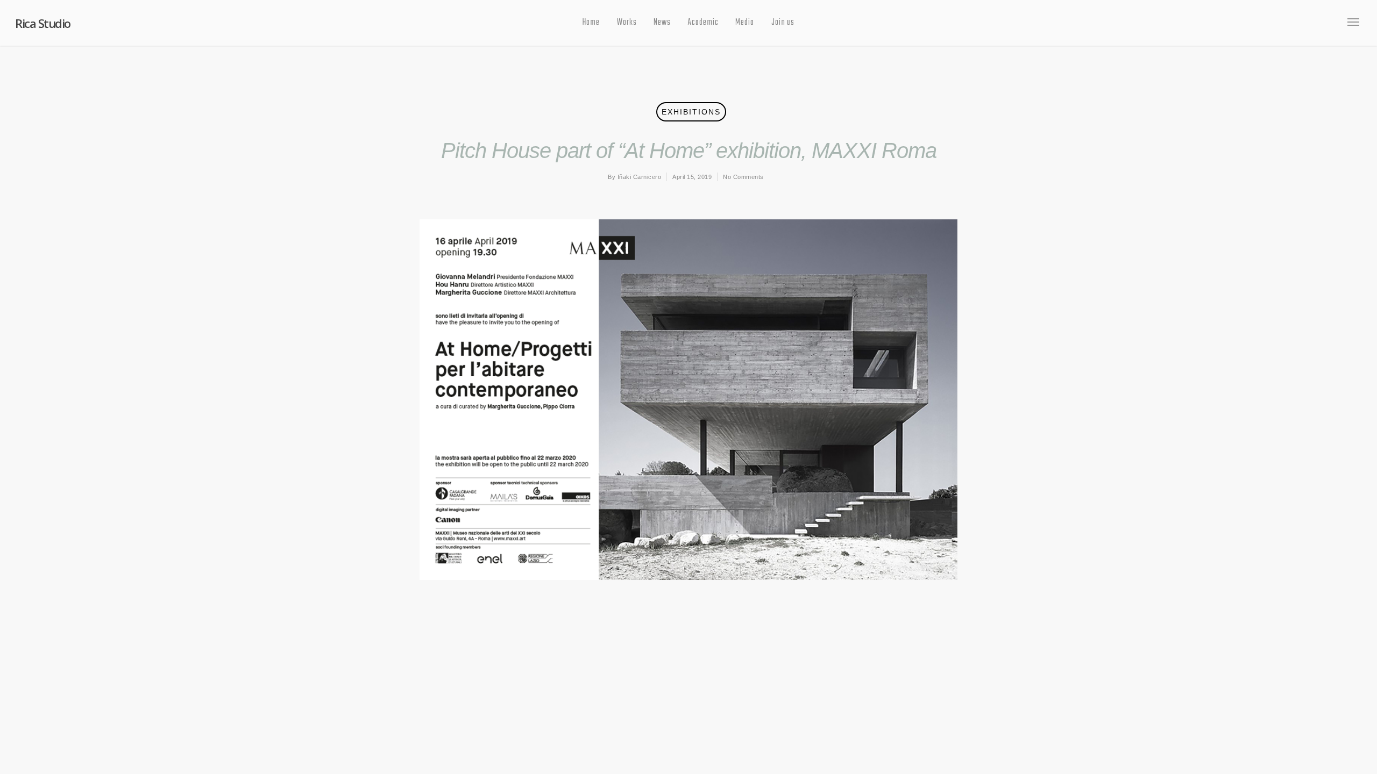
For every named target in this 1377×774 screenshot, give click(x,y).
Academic (703, 23)
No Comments (743, 177)
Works (627, 23)
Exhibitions (691, 112)
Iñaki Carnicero (639, 177)
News (662, 23)
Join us (782, 23)
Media (744, 23)
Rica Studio (42, 23)
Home (591, 23)
